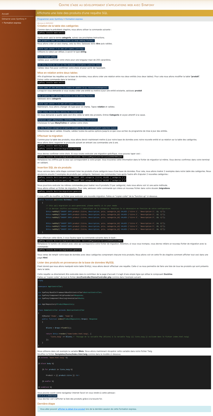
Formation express (74, 19)
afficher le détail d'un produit (71, 409)
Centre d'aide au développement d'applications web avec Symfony (106, 5)
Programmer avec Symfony (50, 19)
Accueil (5, 14)
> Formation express (11, 23)
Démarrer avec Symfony (13, 19)
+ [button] (25, 18)
